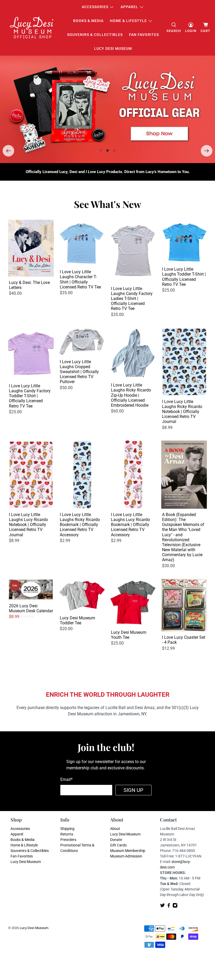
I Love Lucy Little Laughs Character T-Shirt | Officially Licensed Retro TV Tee (80, 279)
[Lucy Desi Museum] (32, 27)
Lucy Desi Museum (113, 48)
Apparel (129, 7)
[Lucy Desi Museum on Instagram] (175, 907)
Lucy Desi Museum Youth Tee (128, 635)
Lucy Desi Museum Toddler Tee (77, 620)
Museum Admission (126, 856)
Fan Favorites (144, 35)
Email (66, 779)
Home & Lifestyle (128, 21)
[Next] (206, 151)
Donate (116, 840)
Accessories (95, 7)
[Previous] (8, 151)
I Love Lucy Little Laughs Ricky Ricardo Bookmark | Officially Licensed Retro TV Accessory (80, 524)
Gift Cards (118, 845)
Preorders (68, 840)
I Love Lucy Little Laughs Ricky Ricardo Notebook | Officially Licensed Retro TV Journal (182, 411)
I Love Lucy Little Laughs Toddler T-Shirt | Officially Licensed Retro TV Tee (184, 277)
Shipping (67, 829)
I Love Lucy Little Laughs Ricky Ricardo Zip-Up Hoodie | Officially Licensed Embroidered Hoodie (131, 395)
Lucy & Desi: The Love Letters (29, 285)
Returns (66, 834)
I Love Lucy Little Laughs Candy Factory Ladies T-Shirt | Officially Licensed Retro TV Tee (132, 298)
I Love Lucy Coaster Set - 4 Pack (183, 640)
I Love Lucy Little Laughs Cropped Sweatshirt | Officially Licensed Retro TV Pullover (79, 371)
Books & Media (88, 21)
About (115, 829)
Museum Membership (127, 851)
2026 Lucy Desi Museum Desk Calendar (31, 608)
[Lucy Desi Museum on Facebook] (168, 907)
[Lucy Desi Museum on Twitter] (162, 907)
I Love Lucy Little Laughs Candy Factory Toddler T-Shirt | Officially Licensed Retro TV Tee (30, 396)
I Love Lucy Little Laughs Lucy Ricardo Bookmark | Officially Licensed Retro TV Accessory (130, 524)
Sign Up (133, 790)
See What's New (107, 204)
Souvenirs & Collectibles (95, 35)
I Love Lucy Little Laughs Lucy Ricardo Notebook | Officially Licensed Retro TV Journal (28, 524)
